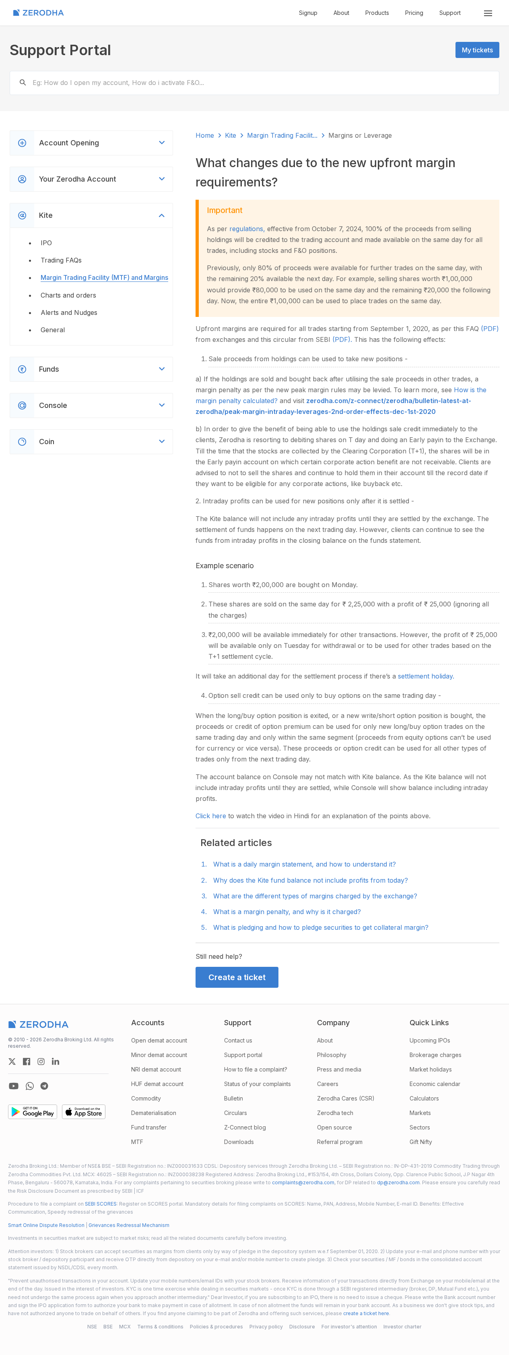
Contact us (238, 1040)
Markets (420, 1112)
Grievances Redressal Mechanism (129, 1225)
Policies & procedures (216, 1327)
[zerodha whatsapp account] (30, 1086)
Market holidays (431, 1069)
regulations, (248, 229)
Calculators (424, 1098)
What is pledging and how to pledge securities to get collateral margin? (321, 927)
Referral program (340, 1141)
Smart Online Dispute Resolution (46, 1225)
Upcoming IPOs (430, 1040)
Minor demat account (159, 1054)
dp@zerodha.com (398, 1182)
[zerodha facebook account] (27, 1061)
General (53, 330)
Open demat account (159, 1040)
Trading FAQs (61, 260)
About (341, 12)
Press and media (339, 1069)
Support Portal (60, 50)
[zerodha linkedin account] (56, 1061)
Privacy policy (266, 1327)
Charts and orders (68, 295)
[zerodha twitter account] (12, 1061)
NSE (92, 1327)
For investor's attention (349, 1327)
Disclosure (302, 1327)
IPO (46, 243)
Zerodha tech (335, 1112)
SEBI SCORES (101, 1204)
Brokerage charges (436, 1054)
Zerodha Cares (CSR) (346, 1098)
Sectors (420, 1127)
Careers (327, 1083)
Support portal (243, 1054)
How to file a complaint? (255, 1069)
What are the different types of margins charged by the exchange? (315, 896)
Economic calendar (435, 1083)
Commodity (146, 1098)
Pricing (414, 12)
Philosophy (331, 1054)
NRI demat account (156, 1069)
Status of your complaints (257, 1083)
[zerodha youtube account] (13, 1086)
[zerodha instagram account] (41, 1061)
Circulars (235, 1112)
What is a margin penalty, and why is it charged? (287, 912)
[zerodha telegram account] (44, 1086)
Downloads (239, 1141)
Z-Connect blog (245, 1127)
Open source (334, 1127)
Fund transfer (149, 1127)
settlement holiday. (426, 676)
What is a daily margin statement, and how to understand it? (304, 864)
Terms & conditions (160, 1327)
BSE (108, 1327)
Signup (308, 12)
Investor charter (402, 1327)
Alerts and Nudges (69, 312)
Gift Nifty (421, 1141)
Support (450, 12)
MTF (137, 1141)
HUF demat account (157, 1083)
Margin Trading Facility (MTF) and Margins (104, 277)
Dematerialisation (153, 1112)
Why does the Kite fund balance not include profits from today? (310, 880)
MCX (125, 1327)
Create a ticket (237, 977)
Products (377, 12)
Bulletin (233, 1098)
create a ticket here (366, 1313)
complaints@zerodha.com (303, 1182)
